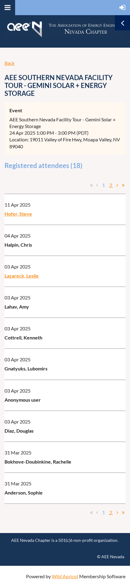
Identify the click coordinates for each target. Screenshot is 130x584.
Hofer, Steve (18, 214)
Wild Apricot (65, 576)
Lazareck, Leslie (22, 275)
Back (10, 63)
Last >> (123, 185)
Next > (117, 185)
